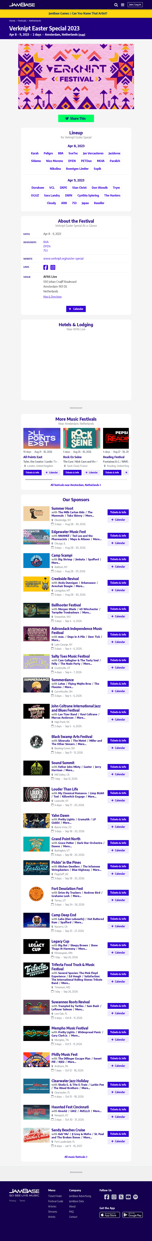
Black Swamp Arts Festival (72, 736)
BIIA (46, 242)
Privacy (12, 1200)
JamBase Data (76, 1201)
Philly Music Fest (64, 1054)
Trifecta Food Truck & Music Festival (73, 966)
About (72, 1206)
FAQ (71, 1211)
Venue (27, 277)
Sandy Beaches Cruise (68, 1130)
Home (12, 20)
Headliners (29, 242)
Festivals (22, 20)
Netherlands (35, 20)
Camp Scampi (62, 555)
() (81, 34)
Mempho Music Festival (70, 1028)
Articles (52, 1206)
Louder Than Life (65, 789)
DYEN (46, 246)
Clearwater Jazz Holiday (70, 1080)
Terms (22, 1200)
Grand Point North (66, 838)
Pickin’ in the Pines (66, 862)
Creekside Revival (65, 578)
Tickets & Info (32, 472)
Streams (52, 1211)
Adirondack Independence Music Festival (77, 630)
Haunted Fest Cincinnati (70, 1107)
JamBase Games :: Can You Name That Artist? (78, 13)
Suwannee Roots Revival (71, 1002)
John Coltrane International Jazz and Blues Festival (76, 708)
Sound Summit (63, 762)
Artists (51, 1216)
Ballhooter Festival (66, 605)
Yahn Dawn (60, 815)
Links (26, 267)
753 (45, 250)
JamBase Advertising (80, 1196)
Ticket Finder (55, 1196)
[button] (116, 5)
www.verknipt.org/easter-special (63, 258)
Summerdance (63, 679)
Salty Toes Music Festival (71, 656)
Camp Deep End (64, 915)
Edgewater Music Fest (69, 531)
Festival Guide (55, 1201)
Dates (26, 234)
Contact (73, 1216)
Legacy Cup (60, 941)
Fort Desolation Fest (67, 888)
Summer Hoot (62, 508)
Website (27, 259)
